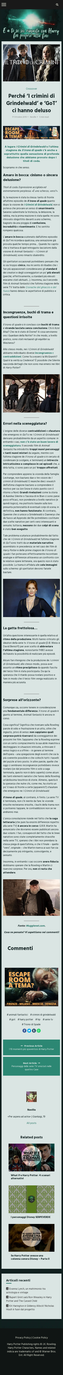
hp (38, 1019)
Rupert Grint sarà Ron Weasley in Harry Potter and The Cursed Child (29, 1299)
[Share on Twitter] (29, 1031)
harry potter (26, 1019)
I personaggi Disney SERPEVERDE (30, 1217)
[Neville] (31, 1097)
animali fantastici (18, 1014)
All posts (31, 1123)
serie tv (49, 1019)
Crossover (31, 88)
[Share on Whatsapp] (39, 1031)
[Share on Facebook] (24, 1031)
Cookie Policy (40, 1337)
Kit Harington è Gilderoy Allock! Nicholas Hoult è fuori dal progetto (30, 1307)
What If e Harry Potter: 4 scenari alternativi (30, 1176)
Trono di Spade (32, 1024)
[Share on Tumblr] (34, 1031)
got (13, 1019)
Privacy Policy (23, 1337)
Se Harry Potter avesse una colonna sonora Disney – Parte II (30, 1257)
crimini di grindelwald (44, 1014)
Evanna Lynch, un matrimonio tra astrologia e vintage (25, 1290)
